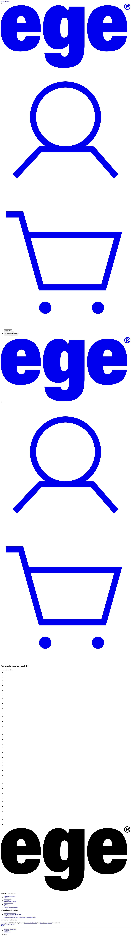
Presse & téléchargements (10, 901)
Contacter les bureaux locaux (11, 907)
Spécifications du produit (10, 915)
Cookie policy (7, 930)
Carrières (6, 904)
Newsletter (6, 900)
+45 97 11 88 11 (30, 923)
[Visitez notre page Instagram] (2, 925)
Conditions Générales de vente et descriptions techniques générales (20, 917)
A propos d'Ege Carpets (9, 896)
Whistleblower (7, 932)
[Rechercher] (1, 3)
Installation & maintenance (10, 913)
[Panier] (65, 327)
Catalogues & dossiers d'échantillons (12, 914)
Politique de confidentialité (10, 929)
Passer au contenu (5, 1)
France (5, 934)
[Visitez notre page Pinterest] (3, 925)
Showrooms (6, 905)
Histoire (5, 897)
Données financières (8, 903)
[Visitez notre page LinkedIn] (1, 925)
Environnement (7, 899)
